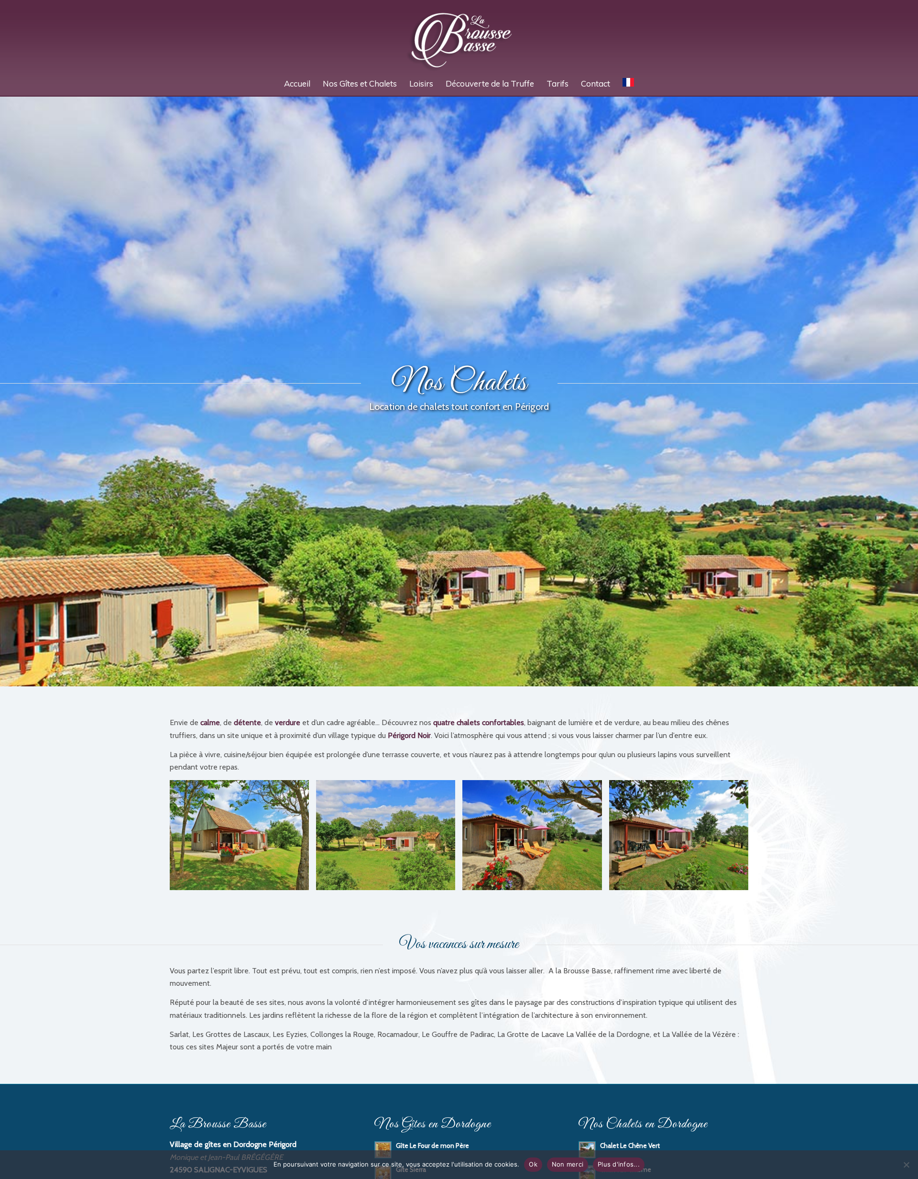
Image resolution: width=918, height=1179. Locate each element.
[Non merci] (906, 1164)
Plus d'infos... (619, 1164)
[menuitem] (297, 84)
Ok (533, 1164)
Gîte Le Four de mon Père (432, 1145)
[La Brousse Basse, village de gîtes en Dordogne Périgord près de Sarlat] (459, 36)
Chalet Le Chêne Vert (630, 1145)
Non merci (567, 1164)
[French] (628, 84)
